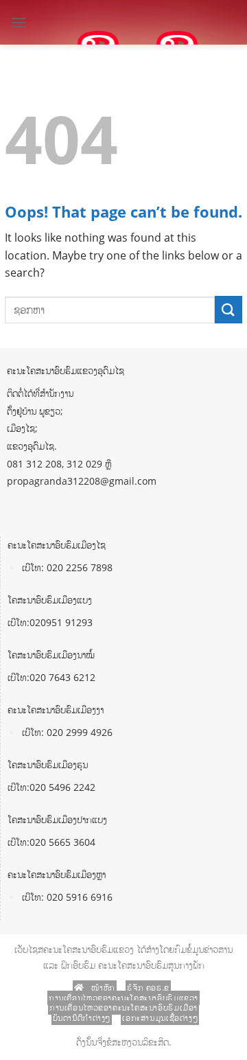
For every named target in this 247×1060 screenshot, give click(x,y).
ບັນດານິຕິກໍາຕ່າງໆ (81, 1018)
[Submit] (228, 309)
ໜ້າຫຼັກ (102, 987)
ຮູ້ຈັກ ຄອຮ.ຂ (148, 987)
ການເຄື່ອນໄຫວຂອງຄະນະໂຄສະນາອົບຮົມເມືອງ (123, 1007)
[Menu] (18, 22)
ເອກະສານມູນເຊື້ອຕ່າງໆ (160, 1018)
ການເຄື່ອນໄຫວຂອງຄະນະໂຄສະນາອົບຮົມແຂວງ (123, 998)
